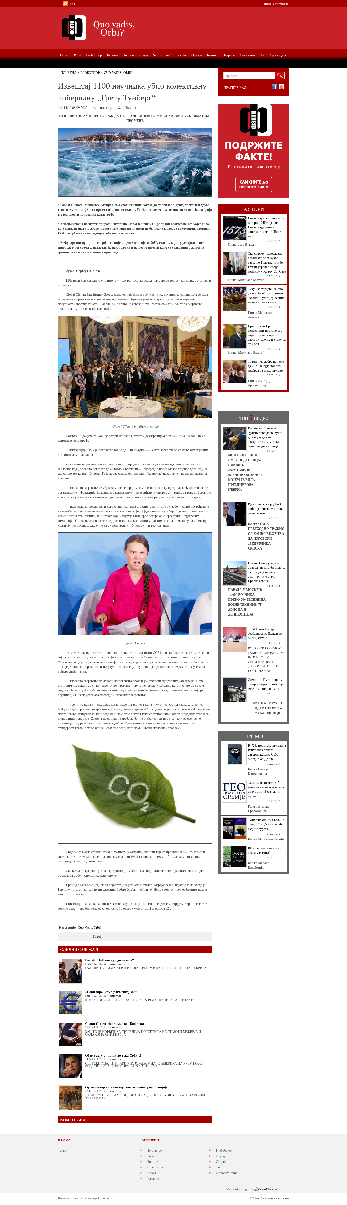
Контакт (105, 1198)
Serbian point (156, 1150)
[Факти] (111, 27)
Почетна (68, 72)
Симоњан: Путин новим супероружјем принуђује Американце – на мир (265, 684)
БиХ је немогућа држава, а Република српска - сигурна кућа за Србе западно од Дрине (267, 752)
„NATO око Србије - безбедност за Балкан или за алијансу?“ (266, 633)
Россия (152, 1156)
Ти (218, 1167)
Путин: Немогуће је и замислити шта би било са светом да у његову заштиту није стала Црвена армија (266, 572)
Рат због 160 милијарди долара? (109, 959)
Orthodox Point (226, 1173)
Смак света (155, 1167)
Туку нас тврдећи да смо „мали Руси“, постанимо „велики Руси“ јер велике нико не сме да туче (266, 295)
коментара (106, 107)
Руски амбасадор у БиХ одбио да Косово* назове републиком (265, 508)
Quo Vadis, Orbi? (118, 72)
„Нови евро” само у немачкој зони (111, 991)
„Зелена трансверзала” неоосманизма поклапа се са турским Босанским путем (266, 789)
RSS (72, 4)
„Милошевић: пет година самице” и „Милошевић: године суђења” (266, 824)
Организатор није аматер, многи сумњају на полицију (126, 1087)
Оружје (221, 1156)
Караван (153, 1178)
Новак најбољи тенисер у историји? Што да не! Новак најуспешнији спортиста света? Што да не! (266, 227)
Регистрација (280, 3)
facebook (275, 87)
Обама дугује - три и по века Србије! (113, 1055)
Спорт (151, 1173)
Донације (90, 1198)
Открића (222, 1161)
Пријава (266, 3)
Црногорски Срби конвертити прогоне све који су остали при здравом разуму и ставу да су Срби (267, 335)
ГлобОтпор (90, 72)
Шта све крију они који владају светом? (264, 850)
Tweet (97, 936)
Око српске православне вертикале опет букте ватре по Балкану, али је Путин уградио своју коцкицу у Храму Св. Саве (267, 262)
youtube (282, 87)
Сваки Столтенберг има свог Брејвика (114, 1023)
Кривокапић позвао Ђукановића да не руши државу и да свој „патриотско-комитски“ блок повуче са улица (265, 437)
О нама (77, 1198)
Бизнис (152, 1161)
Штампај (129, 107)
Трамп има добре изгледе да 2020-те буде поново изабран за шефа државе (266, 365)
